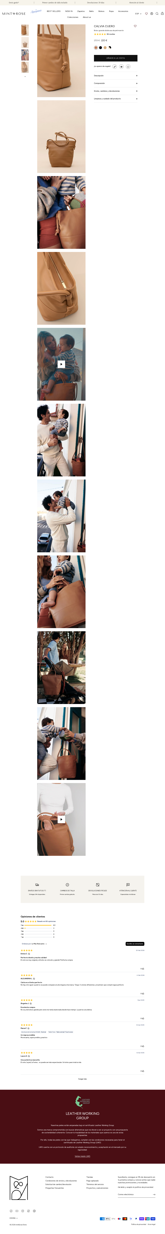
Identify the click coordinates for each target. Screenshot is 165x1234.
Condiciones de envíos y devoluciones (61, 1181)
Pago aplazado (92, 1181)
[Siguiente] (25, 76)
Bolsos (101, 11)
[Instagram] (22, 1211)
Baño (91, 11)
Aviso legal (151, 1224)
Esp (137, 13)
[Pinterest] (34, 1211)
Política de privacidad (138, 1224)
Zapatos (81, 11)
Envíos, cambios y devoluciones (107, 91)
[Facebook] (11, 1211)
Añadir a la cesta (116, 58)
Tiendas (89, 1177)
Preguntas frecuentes (54, 1188)
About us (87, 17)
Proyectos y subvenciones (97, 1188)
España (13, 1218)
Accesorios (123, 11)
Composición (99, 83)
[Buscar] (157, 13)
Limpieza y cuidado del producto (107, 99)
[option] (25, 30)
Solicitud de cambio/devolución (58, 1184)
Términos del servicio (95, 1184)
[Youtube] (16, 1211)
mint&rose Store (21, 1225)
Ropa (111, 11)
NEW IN (69, 11)
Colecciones (72, 17)
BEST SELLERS (54, 11)
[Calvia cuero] (25, 30)
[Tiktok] (28, 1211)
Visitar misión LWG (82, 1156)
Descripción (99, 76)
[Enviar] (154, 1194)
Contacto (49, 1177)
